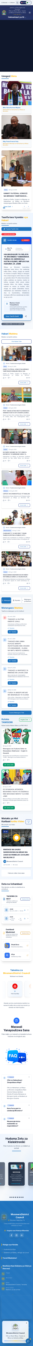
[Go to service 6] (19, 1197)
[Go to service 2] (11, 1197)
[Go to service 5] (16, 1197)
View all (28, 821)
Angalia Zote (24, 719)
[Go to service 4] (14, 1197)
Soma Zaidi (7, 206)
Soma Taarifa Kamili (12, 316)
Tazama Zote (25, 899)
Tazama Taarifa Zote (12, 229)
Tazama (13, 632)
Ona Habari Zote (17, 341)
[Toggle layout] (26, 1323)
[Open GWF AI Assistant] (28, 1341)
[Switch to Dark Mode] (17, 3)
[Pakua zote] (24, 909)
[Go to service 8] (23, 1197)
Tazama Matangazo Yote (16, 712)
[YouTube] (22, 1235)
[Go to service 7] (22, 1197)
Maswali (5, 2)
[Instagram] (16, 1235)
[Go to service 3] (12, 1197)
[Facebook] (11, 1235)
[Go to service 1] (9, 1197)
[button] (16, 1088)
